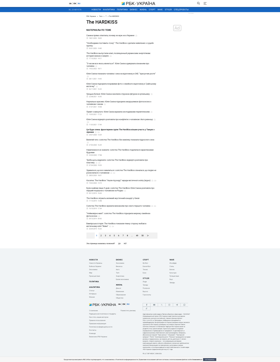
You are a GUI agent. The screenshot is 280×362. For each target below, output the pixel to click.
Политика (122, 9)
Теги (100, 16)
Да (119, 243)
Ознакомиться (197, 359)
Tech (117, 273)
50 (142, 235)
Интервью (92, 294)
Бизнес (133, 9)
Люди (145, 282)
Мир (90, 273)
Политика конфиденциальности (100, 327)
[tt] (146, 308)
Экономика (93, 269)
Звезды (172, 283)
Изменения (120, 291)
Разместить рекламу (128, 310)
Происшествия (94, 276)
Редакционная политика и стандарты (102, 314)
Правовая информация (97, 323)
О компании (93, 310)
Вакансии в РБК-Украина (98, 337)
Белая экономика (122, 279)
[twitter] (161, 305)
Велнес (172, 269)
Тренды (145, 285)
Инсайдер (173, 263)
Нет (125, 243)
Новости (96, 9)
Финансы (119, 266)
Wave (160, 9)
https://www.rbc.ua (148, 320)
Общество (119, 298)
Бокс (144, 273)
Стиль (172, 266)
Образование (121, 295)
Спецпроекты (181, 9)
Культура (173, 273)
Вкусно (145, 291)
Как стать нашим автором (98, 317)
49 (137, 235)
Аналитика (109, 9)
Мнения (92, 297)
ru (79, 3)
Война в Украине (95, 266)
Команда (92, 333)
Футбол (145, 263)
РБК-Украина (91, 16)
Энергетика (120, 276)
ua (70, 3)
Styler (168, 9)
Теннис (145, 269)
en (75, 3)
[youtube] (154, 305)
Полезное (146, 288)
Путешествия (174, 276)
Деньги (118, 288)
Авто (118, 269)
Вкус (171, 279)
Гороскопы (147, 295)
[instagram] (169, 305)
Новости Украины (95, 263)
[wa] (184, 305)
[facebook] (146, 305)
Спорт (152, 9)
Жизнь (143, 9)
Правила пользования (97, 320)
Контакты (92, 330)
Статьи (91, 290)
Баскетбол (146, 266)
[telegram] (177, 305)
